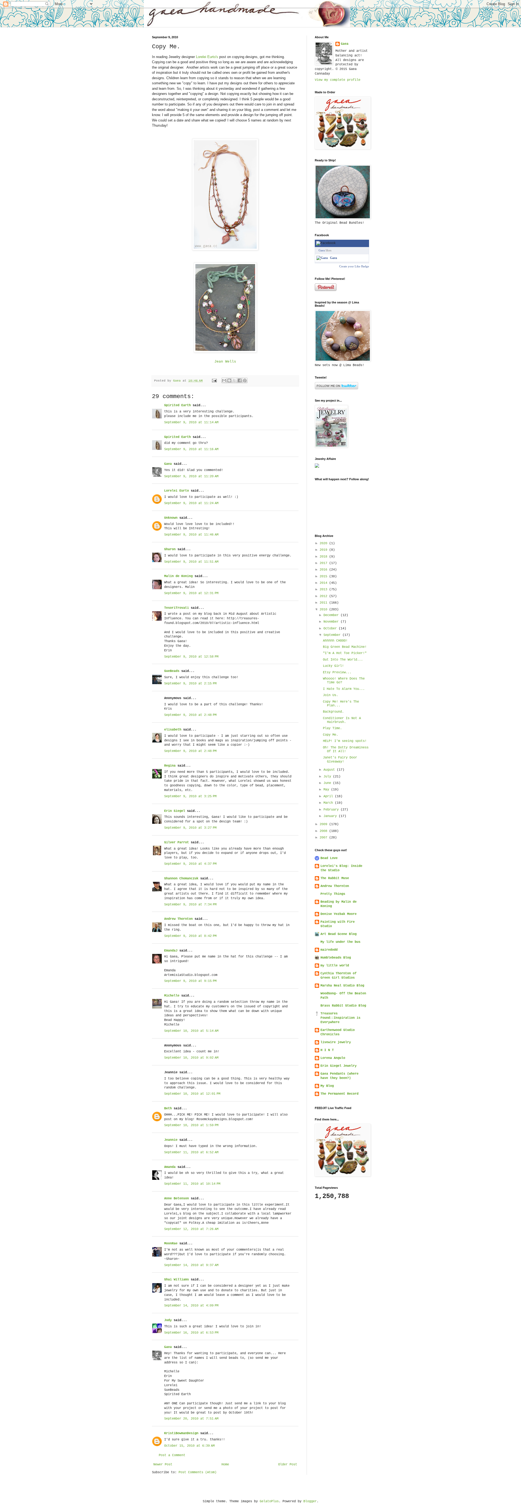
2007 (324, 838)
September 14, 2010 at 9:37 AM (191, 1265)
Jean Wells (225, 362)
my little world (334, 966)
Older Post (287, 1464)
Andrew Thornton (178, 919)
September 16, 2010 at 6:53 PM (191, 1333)
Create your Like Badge (354, 266)
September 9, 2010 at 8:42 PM (190, 936)
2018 (324, 557)
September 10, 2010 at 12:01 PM (192, 1094)
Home (225, 1464)
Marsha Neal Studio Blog (342, 986)
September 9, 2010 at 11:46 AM (191, 535)
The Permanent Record (339, 1094)
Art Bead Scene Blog (338, 934)
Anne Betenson (176, 1198)
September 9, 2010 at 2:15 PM (190, 683)
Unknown (170, 518)
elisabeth (173, 730)
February (332, 810)
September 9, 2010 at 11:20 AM (191, 476)
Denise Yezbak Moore (338, 914)
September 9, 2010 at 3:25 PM (190, 796)
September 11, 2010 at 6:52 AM (191, 1152)
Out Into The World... (343, 660)
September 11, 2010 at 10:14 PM (192, 1184)
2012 (324, 596)
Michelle (171, 996)
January (331, 816)
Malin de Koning (178, 576)
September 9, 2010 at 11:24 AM (191, 503)
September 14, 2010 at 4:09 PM (191, 1306)
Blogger (310, 1501)
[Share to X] (234, 380)
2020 (324, 543)
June (328, 783)
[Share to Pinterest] (244, 380)
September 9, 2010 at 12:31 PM (191, 593)
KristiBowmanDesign (181, 1433)
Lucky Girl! (333, 666)
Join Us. (330, 695)
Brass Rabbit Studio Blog (343, 1006)
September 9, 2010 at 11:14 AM (191, 422)
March (329, 803)
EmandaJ (170, 951)
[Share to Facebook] (239, 380)
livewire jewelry (335, 1042)
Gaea (168, 464)
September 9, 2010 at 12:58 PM (191, 657)
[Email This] (224, 380)
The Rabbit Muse (334, 878)
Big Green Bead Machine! (345, 647)
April (329, 796)
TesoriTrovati (176, 608)
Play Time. (332, 728)
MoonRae (170, 1243)
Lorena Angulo (332, 1058)
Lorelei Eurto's (207, 57)
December (332, 615)
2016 (324, 570)
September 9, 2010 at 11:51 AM (191, 562)
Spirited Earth (177, 405)
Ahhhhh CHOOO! (335, 641)
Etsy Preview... (337, 672)
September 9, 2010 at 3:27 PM (190, 828)
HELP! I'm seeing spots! (345, 741)
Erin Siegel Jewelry (338, 1066)
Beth (168, 1108)
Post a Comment (172, 1455)
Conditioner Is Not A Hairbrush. (342, 720)
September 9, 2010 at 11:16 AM (191, 449)
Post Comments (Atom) (198, 1472)
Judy (168, 1320)
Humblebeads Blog (335, 958)
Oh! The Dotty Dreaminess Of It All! (345, 749)
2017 (324, 563)
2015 (324, 576)
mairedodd (329, 950)
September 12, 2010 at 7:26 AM (191, 1229)
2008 (324, 831)
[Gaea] (322, 258)
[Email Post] (215, 380)
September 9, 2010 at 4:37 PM (190, 864)
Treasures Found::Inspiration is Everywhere (340, 1018)
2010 (324, 609)
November (332, 622)
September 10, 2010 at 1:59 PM (191, 1125)
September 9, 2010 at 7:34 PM (190, 904)
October (331, 628)
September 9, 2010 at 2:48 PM (190, 715)
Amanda (170, 1167)
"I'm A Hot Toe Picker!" (345, 653)
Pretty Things (332, 894)
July (328, 777)
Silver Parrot (176, 842)
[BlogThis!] (229, 380)
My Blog (327, 1086)
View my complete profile (337, 80)
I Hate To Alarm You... (344, 689)
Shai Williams (176, 1280)
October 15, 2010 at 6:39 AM (189, 1446)
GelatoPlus (269, 1501)
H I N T (327, 1050)
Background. (333, 712)
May (327, 790)
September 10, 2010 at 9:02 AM (191, 1058)
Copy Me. (330, 735)
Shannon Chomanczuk (181, 878)
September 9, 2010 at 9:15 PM (190, 981)
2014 (324, 583)
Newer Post (162, 1464)
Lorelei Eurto (176, 491)
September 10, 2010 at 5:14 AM (191, 1031)
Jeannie (170, 1140)
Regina (170, 766)
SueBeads (171, 671)
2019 (324, 550)
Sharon (170, 549)
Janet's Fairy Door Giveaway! (340, 759)
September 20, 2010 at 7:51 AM (191, 1419)
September (332, 635)
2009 (324, 824)
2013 (324, 589)
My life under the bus (340, 942)
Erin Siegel (174, 811)
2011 (324, 603)
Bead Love (329, 858)
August (330, 770)
